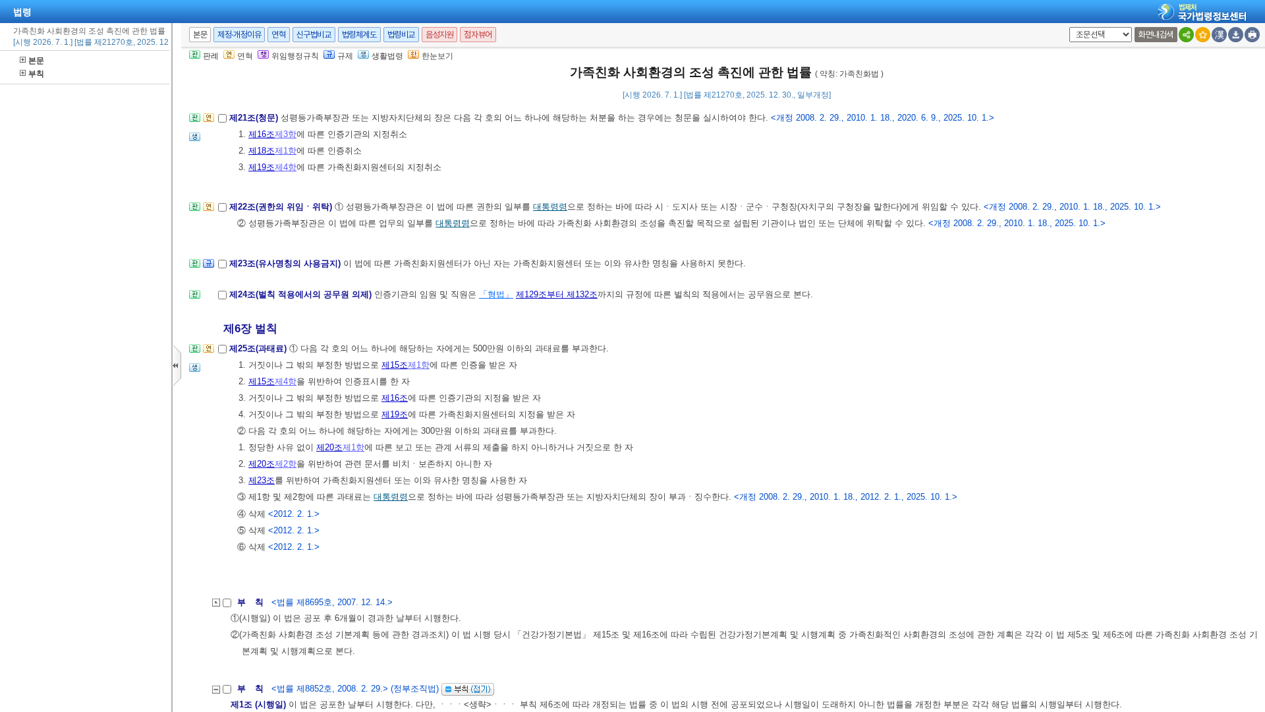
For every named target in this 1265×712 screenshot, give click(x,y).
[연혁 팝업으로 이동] (208, 122)
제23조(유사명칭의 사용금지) (286, 263)
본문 (36, 60)
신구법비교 (313, 35)
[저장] (1235, 34)
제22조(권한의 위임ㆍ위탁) (282, 207)
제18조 (261, 151)
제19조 (261, 167)
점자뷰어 (478, 35)
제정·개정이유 (239, 35)
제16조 (261, 134)
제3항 (285, 134)
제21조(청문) (255, 118)
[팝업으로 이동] (194, 141)
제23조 (261, 480)
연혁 (278, 35)
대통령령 (550, 207)
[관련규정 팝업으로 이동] (208, 267)
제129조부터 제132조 (557, 294)
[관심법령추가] (1202, 34)
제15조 (394, 365)
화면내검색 (1155, 35)
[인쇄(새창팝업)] (1252, 34)
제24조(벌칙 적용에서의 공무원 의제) (301, 294)
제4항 (285, 167)
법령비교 (401, 35)
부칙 (36, 73)
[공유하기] (1186, 34)
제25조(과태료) (259, 348)
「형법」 (496, 294)
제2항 (285, 464)
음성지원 (439, 35)
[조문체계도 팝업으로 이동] (194, 122)
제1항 (285, 151)
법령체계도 (359, 35)
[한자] (1219, 34)
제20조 (329, 447)
